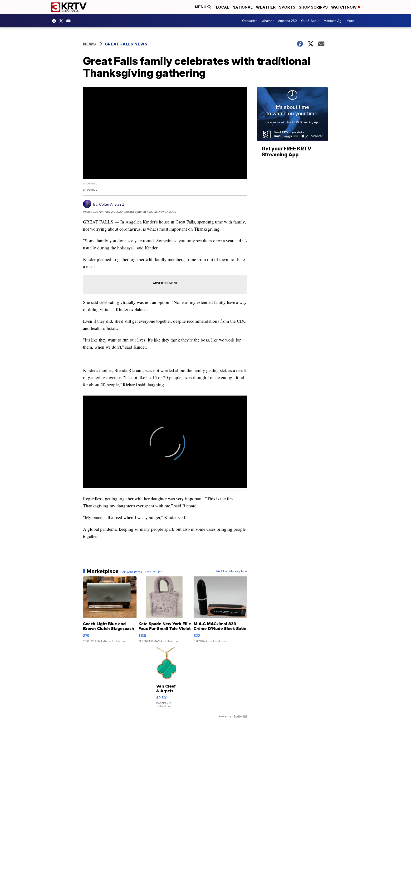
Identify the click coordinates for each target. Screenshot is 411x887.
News (89, 44)
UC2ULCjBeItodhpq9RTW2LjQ (69, 21)
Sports (287, 7)
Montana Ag (332, 20)
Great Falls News (126, 44)
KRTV (62, 21)
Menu (201, 7)
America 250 (287, 20)
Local (222, 7)
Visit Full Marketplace (231, 571)
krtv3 (55, 21)
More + (352, 20)
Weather (266, 7)
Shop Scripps (313, 7)
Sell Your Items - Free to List (140, 572)
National (242, 7)
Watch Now (344, 7)
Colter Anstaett (111, 204)
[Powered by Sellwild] (240, 716)
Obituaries (249, 20)
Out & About (310, 20)
